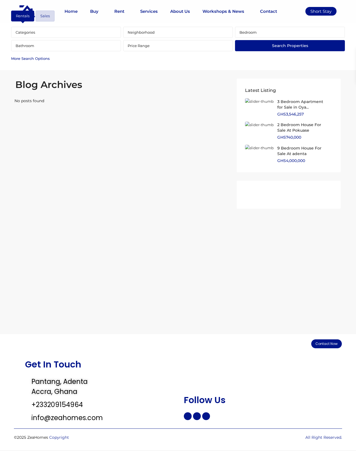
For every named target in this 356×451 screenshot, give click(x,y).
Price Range (139, 45)
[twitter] (265, 194)
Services (149, 11)
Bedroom (248, 32)
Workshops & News (223, 11)
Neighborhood (141, 32)
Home (71, 11)
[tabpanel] (178, 45)
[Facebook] (188, 416)
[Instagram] (197, 416)
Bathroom (25, 45)
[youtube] (307, 194)
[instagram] (321, 194)
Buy (94, 11)
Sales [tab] (45, 16)
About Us (180, 11)
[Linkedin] (206, 416)
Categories (25, 32)
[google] (279, 194)
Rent (119, 11)
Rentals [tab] (22, 16)
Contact (268, 11)
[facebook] (250, 194)
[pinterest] (293, 194)
